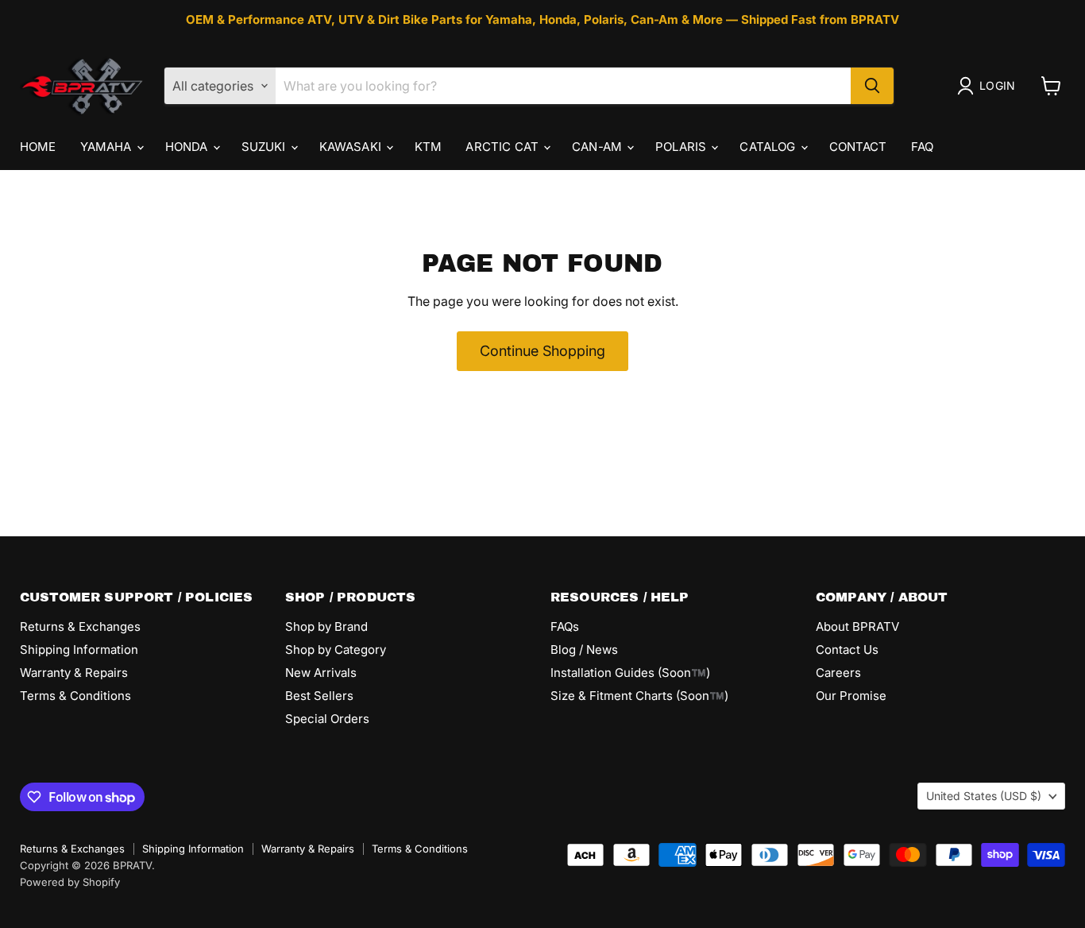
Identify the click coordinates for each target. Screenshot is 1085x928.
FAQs (564, 626)
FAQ (922, 146)
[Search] (872, 86)
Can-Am (598, 146)
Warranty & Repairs (74, 672)
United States (983, 795)
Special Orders (327, 718)
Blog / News (584, 649)
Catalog (768, 146)
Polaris (682, 146)
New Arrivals (321, 672)
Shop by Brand (326, 626)
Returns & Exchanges (80, 626)
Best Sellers (319, 695)
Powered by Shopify (70, 882)
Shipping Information (79, 649)
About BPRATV (857, 626)
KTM (428, 146)
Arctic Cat (503, 146)
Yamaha (107, 146)
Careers (838, 672)
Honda (188, 146)
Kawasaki (351, 146)
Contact (858, 146)
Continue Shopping (542, 350)
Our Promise (851, 695)
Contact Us (847, 649)
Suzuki (265, 146)
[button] (989, 85)
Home (38, 146)
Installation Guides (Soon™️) (630, 672)
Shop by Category (335, 649)
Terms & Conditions (75, 695)
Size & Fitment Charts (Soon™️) (639, 695)
